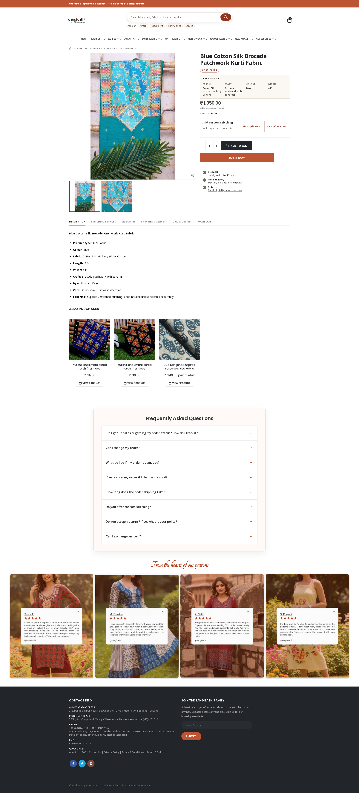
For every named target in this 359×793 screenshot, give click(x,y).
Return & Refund (156, 752)
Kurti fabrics (174, 25)
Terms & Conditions (133, 752)
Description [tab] (77, 221)
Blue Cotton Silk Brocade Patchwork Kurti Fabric (233, 59)
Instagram (91, 763)
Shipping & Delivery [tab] (154, 221)
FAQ (84, 752)
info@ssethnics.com (80, 743)
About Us (74, 752)
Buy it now (237, 157)
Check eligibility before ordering (225, 190)
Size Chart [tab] (129, 221)
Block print (157, 25)
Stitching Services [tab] (103, 221)
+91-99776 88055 (132, 731)
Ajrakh (143, 25)
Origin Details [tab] (182, 221)
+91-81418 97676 (99, 728)
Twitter (82, 763)
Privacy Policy (111, 752)
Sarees (189, 25)
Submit (191, 736)
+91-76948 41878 (78, 728)
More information (276, 126)
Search (225, 17)
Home (70, 48)
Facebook (73, 763)
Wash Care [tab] (204, 221)
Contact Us (95, 752)
